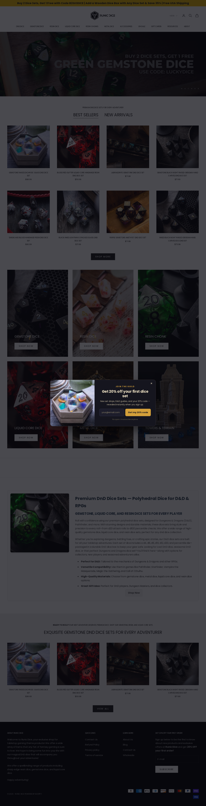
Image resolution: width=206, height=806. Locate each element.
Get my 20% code (138, 412)
